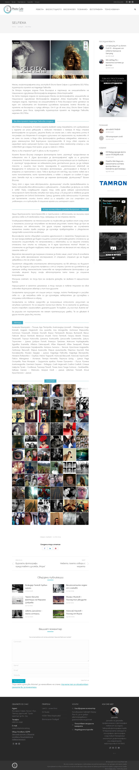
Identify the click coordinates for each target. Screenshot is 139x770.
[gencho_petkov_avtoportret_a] (56, 454)
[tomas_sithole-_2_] (18, 416)
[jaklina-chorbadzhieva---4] (18, 429)
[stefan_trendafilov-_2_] (56, 480)
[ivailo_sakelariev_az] (44, 506)
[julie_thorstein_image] (44, 480)
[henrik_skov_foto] (69, 441)
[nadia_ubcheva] (82, 441)
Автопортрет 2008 (114, 137)
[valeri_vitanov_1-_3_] (82, 403)
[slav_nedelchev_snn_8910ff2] (69, 390)
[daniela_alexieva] (69, 429)
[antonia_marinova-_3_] (82, 518)
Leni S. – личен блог (49, 708)
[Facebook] (116, 745)
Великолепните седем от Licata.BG (76, 586)
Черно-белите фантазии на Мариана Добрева (35, 600)
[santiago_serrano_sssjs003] (69, 416)
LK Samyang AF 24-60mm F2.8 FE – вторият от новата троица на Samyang (116, 49)
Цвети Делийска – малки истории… (33, 612)
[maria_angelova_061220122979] (82, 416)
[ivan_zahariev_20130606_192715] (31, 429)
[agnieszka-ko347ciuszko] (44, 518)
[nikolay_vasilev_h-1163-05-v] (56, 403)
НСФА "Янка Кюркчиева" (51, 716)
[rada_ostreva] (56, 493)
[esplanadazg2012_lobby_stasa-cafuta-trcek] (69, 506)
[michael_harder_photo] (56, 441)
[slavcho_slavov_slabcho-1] (31, 467)
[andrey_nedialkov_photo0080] (18, 441)
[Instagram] (119, 745)
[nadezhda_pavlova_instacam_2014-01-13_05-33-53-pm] (82, 480)
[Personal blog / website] (110, 745)
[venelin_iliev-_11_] (69, 403)
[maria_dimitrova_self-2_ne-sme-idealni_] (56, 506)
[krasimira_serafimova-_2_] (56, 518)
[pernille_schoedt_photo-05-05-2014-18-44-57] (82, 493)
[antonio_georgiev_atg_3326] (44, 493)
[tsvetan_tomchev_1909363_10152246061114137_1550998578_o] (44, 403)
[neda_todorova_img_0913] (31, 518)
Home (14, 27)
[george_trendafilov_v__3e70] (18, 493)
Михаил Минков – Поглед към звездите (76, 598)
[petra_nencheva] (18, 403)
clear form (84, 680)
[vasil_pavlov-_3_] (44, 429)
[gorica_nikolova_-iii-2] (18, 506)
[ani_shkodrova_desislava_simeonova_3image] (31, 403)
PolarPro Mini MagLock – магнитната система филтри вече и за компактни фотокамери (115, 165)
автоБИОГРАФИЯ (113, 129)
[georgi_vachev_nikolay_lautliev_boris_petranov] (31, 441)
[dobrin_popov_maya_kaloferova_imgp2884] (31, 390)
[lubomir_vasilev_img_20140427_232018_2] (31, 416)
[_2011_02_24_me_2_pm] (18, 390)
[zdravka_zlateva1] (56, 416)
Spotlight (20, 27)
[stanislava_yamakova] (18, 467)
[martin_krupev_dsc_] (18, 480)
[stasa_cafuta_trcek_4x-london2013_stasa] (44, 390)
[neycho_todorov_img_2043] (82, 454)
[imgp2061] (31, 480)
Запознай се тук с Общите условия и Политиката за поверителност (23, 736)
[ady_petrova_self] (69, 467)
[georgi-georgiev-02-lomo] (82, 467)
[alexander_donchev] (82, 390)
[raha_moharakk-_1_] (31, 493)
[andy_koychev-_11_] (69, 480)
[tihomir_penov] (31, 506)
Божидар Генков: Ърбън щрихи (36, 586)
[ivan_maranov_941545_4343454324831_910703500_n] (56, 429)
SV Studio (45, 712)
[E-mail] (113, 745)
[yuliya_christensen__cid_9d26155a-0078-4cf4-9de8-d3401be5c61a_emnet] (44, 441)
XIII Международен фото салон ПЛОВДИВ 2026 (116, 153)
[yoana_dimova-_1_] (18, 518)
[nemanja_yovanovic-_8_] (44, 454)
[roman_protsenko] (44, 467)
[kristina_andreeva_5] (69, 493)
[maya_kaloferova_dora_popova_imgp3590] (31, 454)
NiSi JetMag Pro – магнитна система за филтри (115, 62)
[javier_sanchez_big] (69, 454)
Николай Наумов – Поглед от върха (74, 612)
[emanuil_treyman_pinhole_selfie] (69, 518)
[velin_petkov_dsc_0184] (44, 416)
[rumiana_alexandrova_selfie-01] (82, 429)
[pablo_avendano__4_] (56, 390)
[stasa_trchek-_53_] (56, 467)
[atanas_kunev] (82, 506)
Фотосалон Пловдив (50, 719)
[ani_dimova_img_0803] (18, 454)
